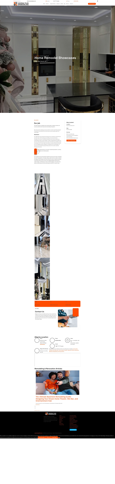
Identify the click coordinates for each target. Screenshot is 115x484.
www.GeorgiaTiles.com (38, 433)
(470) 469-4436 (58, 340)
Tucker (60, 350)
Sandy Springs (55, 351)
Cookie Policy (54, 437)
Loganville (69, 350)
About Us (67, 3)
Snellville (50, 350)
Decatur (62, 350)
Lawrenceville (75, 348)
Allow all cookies (42, 437)
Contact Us (71, 3)
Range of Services (53, 3)
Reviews (62, 3)
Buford (63, 351)
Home (44, 3)
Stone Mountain (55, 350)
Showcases (58, 3)
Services (47, 3)
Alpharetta (77, 350)
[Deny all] (59, 437)
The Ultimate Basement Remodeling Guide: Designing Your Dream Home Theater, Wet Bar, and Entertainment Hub (57, 399)
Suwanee (73, 350)
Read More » (38, 404)
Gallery (38, 55)
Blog (64, 3)
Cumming (59, 351)
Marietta (50, 351)
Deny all (48, 437)
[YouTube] (97, 1)
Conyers (65, 350)
